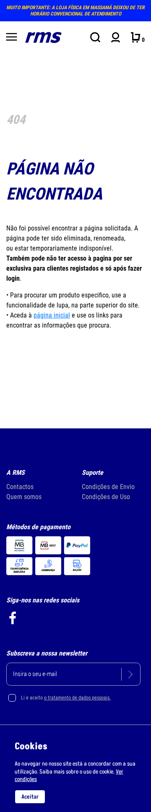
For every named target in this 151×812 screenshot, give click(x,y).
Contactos (20, 487)
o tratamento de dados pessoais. (77, 698)
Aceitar (30, 797)
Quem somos (24, 497)
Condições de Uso (106, 497)
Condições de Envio (108, 487)
